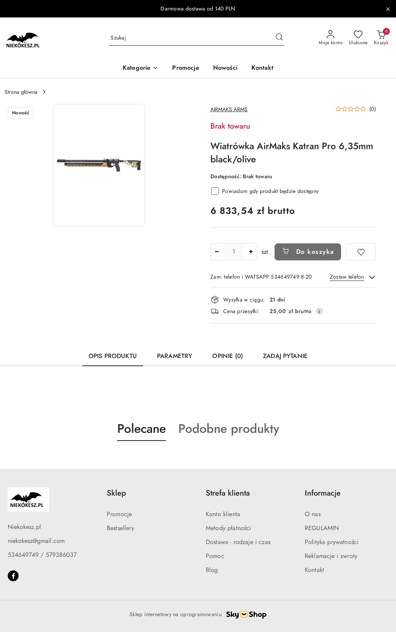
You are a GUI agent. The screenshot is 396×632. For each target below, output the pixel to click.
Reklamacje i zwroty (331, 555)
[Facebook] (13, 575)
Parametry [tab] (174, 355)
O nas (313, 514)
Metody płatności (228, 528)
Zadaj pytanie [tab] (285, 355)
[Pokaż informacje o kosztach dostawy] (319, 311)
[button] (140, 68)
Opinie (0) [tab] (227, 355)
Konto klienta (223, 514)
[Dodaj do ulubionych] (361, 251)
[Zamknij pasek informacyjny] (387, 8)
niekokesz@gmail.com (36, 540)
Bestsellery (120, 528)
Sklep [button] (116, 493)
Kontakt (314, 569)
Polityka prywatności (331, 541)
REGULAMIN (322, 528)
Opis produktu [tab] (113, 355)
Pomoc (215, 555)
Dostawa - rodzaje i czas (238, 541)
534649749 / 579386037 (42, 554)
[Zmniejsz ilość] (216, 252)
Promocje (119, 514)
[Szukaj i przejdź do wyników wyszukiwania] (279, 38)
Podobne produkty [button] (228, 428)
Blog (212, 569)
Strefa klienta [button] (228, 493)
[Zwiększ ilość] (250, 252)
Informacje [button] (323, 493)
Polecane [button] (141, 428)
